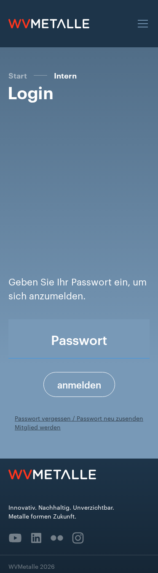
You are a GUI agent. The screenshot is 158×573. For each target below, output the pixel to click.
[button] (141, 23)
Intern (65, 75)
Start (17, 75)
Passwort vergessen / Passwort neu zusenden (79, 418)
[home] (48, 23)
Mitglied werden (38, 427)
